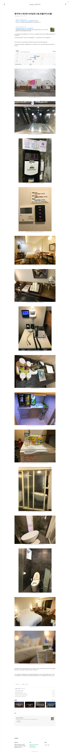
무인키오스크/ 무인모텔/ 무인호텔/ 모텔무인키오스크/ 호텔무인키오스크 (28, 22)
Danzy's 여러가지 (19, 718)
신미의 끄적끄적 (33, 747)
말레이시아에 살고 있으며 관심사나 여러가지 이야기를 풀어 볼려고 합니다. (27, 719)
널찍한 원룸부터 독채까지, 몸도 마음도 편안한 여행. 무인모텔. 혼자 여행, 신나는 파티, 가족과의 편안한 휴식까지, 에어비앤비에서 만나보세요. (32, 30)
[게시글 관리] (19, 684)
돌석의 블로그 (32, 746)
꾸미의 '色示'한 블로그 (34, 744)
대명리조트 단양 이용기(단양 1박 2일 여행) (20, 693)
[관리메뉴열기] (68, 2)
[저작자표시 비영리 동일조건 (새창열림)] (26, 684)
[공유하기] (18, 684)
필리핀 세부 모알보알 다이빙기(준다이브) (20, 696)
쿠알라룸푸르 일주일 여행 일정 (19, 690)
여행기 (19, 688)
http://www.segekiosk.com (20, 19)
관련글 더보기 (54, 699)
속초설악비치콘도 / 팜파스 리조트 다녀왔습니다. (21, 694)
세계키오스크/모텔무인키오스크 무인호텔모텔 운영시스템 (27, 20)
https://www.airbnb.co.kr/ (20, 26)
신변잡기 (16, 688)
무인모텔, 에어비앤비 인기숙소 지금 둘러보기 (24, 28)
